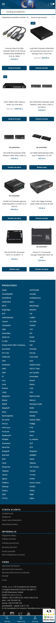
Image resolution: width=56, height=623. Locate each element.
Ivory (4, 384)
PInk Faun (6, 428)
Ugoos (4, 479)
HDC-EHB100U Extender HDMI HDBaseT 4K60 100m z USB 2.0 (14, 154)
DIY (31, 333)
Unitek (32, 479)
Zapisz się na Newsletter (11, 520)
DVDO (32, 337)
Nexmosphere (7, 416)
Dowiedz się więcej (14, 167)
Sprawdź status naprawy (12, 569)
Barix (32, 302)
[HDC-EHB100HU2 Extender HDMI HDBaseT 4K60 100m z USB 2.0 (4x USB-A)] (41, 86)
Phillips (32, 424)
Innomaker (34, 376)
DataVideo (6, 333)
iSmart (32, 380)
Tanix (4, 463)
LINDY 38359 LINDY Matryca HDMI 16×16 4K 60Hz (14, 103)
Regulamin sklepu (9, 536)
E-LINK (5, 341)
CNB (4, 329)
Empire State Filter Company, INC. (14, 345)
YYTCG (5, 498)
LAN (31, 388)
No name (5, 420)
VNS (3, 494)
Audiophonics (35, 298)
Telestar (33, 463)
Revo (32, 435)
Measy (4, 400)
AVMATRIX (6, 302)
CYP (31, 329)
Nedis (32, 408)
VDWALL (5, 483)
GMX (4, 369)
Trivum (4, 475)
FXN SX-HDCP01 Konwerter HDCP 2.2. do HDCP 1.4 (14, 253)
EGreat (32, 341)
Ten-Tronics (34, 467)
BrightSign (6, 310)
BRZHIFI (33, 310)
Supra (32, 459)
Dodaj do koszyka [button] (14, 68)
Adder (4, 290)
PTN (31, 428)
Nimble (32, 416)
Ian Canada (34, 373)
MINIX (4, 404)
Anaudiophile (7, 294)
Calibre (32, 317)
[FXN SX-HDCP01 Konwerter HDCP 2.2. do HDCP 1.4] (14, 236)
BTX (3, 314)
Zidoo (32, 498)
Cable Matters (7, 317)
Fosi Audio (34, 357)
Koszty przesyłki (8, 551)
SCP (31, 443)
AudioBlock (6, 298)
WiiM (31, 494)
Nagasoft (6, 408)
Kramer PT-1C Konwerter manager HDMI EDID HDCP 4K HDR (41, 254)
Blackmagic (34, 306)
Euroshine (6, 349)
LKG (31, 392)
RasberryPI (6, 435)
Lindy (4, 392)
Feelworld (6, 357)
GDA (31, 361)
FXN (3, 361)
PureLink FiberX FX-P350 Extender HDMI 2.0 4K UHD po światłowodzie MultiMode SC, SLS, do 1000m (14, 52)
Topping (5, 471)
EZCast (32, 353)
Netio (4, 412)
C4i (31, 314)
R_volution (34, 439)
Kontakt (5, 576)
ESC (31, 345)
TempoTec (6, 467)
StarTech (5, 455)
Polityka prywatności (10, 543)
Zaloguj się (6, 517)
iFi (3, 376)
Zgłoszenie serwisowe (11, 566)
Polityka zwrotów (9, 539)
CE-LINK (33, 321)
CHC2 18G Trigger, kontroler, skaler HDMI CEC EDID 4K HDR (41, 202)
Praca (4, 580)
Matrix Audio (35, 396)
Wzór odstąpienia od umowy (13, 555)
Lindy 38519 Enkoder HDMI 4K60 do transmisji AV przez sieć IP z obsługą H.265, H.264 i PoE (42, 51)
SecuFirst (6, 447)
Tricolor (33, 471)
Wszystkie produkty (10, 524)
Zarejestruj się (7, 513)
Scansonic (6, 443)
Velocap (5, 487)
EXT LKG (5, 353)
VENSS (32, 487)
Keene (32, 384)
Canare (5, 321)
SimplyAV (33, 451)
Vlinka (32, 491)
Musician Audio (36, 404)
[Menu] (6, 4)
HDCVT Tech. (35, 369)
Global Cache (35, 365)
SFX (31, 447)
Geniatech (6, 365)
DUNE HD (6, 337)
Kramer (5, 388)
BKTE (4, 306)
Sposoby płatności (9, 547)
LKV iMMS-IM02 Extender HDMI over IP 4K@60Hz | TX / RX (41, 154)
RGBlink (5, 439)
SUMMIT (33, 455)
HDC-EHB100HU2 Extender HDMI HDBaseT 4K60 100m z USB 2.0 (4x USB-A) (42, 104)
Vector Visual (35, 483)
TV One (32, 475)
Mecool (32, 400)
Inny (3, 380)
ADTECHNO (34, 290)
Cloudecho (6, 325)
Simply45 (5, 451)
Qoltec (32, 432)
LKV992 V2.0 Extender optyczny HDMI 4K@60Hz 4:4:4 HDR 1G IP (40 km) (14, 203)
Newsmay (34, 412)
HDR (4, 373)
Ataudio (33, 294)
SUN (3, 459)
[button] (52, 4)
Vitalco (5, 491)
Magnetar (6, 396)
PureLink (5, 432)
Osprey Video (35, 420)
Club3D (32, 325)
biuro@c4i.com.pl (14, 595)
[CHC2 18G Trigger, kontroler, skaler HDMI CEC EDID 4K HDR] (41, 185)
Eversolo (33, 349)
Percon (5, 424)
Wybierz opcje (42, 167)
